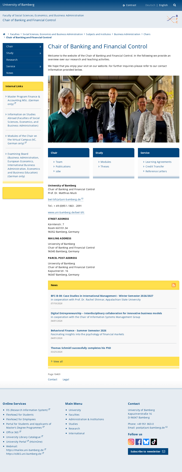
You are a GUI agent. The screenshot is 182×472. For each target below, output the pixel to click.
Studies (73, 424)
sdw (58, 171)
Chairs (147, 34)
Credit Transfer (155, 166)
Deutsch (150, 5)
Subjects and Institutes (98, 34)
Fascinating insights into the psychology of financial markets (87, 334)
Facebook (138, 442)
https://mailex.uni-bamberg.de (25, 450)
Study (99, 152)
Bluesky (146, 442)
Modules (106, 162)
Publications (63, 166)
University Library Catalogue (23, 437)
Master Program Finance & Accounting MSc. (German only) (24, 100)
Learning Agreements (159, 162)
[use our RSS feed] (174, 285)
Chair (54, 152)
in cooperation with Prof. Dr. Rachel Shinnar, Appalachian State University (96, 299)
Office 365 (12, 432)
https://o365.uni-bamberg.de (23, 453)
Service (145, 152)
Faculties (15, 34)
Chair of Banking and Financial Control (29, 20)
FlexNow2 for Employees (21, 419)
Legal (66, 379)
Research (74, 428)
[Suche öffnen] (175, 5)
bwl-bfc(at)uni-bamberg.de (64, 199)
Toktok (154, 442)
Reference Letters (156, 171)
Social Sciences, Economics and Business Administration (53, 34)
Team (59, 162)
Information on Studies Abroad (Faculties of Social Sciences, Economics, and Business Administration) (24, 120)
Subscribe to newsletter (145, 451)
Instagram (131, 442)
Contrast (130, 5)
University (75, 410)
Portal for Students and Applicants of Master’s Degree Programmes (28, 425)
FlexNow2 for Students (20, 414)
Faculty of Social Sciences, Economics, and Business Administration (43, 15)
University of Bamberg (18, 4)
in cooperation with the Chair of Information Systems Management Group (95, 317)
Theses (105, 166)
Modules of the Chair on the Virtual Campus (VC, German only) (22, 139)
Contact (52, 379)
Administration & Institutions (86, 419)
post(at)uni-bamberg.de (150, 427)
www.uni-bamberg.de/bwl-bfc (66, 212)
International (77, 433)
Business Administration (127, 34)
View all (58, 361)
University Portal (16, 441)
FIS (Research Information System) (27, 410)
